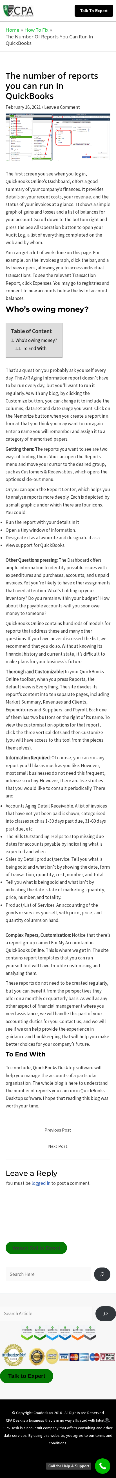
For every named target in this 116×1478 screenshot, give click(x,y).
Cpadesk (88, 1461)
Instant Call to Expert (36, 1248)
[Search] (102, 1274)
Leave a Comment (62, 107)
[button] (95, 11)
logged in (41, 1183)
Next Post (58, 1146)
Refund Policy (32, 1461)
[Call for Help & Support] (102, 1466)
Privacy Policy (85, 1453)
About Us (26, 1453)
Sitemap (62, 1461)
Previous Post (57, 1130)
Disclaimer (54, 1453)
